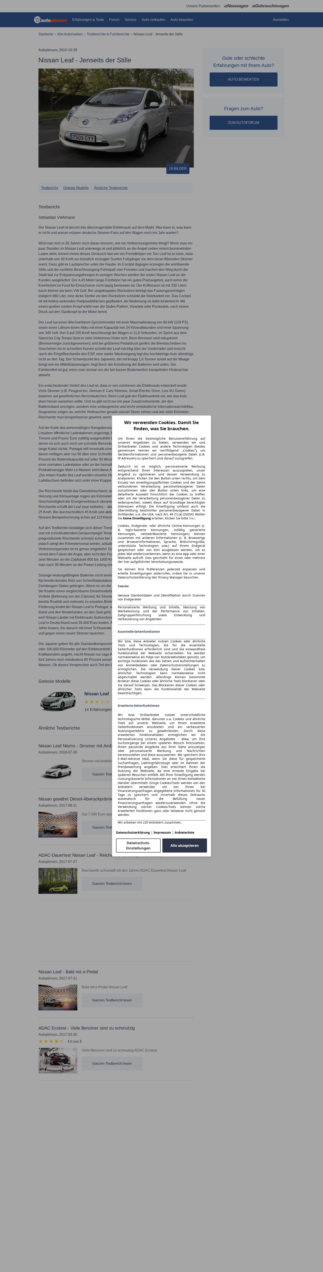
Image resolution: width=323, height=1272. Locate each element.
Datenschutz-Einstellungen (138, 845)
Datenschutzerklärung (133, 832)
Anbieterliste (184, 832)
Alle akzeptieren (185, 845)
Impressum (162, 832)
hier (192, 518)
